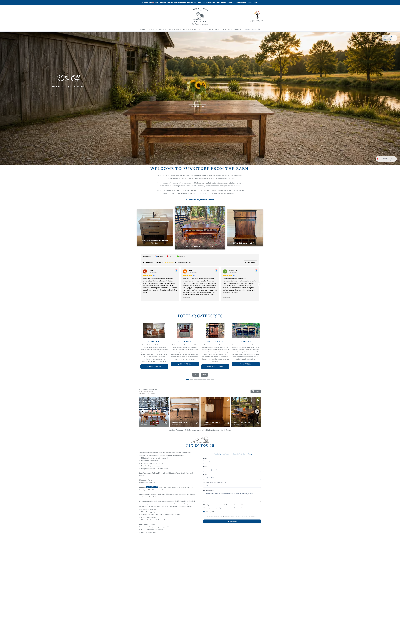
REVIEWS (226, 29)
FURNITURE (212, 29)
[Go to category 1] (187, 379)
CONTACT (237, 29)
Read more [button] (146, 297)
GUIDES (185, 29)
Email (205, 467)
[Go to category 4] (200, 379)
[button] (160, 256)
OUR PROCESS (198, 29)
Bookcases (230, 3)
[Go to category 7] (212, 379)
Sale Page (166, 2)
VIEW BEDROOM (154, 366)
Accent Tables (221, 3)
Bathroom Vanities (208, 3)
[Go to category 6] (208, 379)
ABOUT (152, 29)
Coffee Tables (240, 3)
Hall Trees (197, 3)
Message (209, 490)
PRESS (168, 29)
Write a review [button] (250, 262)
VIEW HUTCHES (185, 364)
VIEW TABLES (246, 364)
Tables (183, 2)
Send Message (232, 521)
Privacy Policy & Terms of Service (248, 516)
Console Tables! (252, 3)
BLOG (176, 29)
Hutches (190, 3)
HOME (142, 29)
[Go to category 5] (204, 379)
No (213, 511)
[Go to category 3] (196, 379)
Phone (205, 474)
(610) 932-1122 (153, 487)
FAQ (160, 29)
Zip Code (214, 482)
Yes (207, 511)
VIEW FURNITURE (197, 106)
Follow (257, 391)
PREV (196, 375)
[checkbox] (204, 511)
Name (205, 459)
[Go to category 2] (191, 379)
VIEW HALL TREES (215, 366)
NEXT (204, 375)
